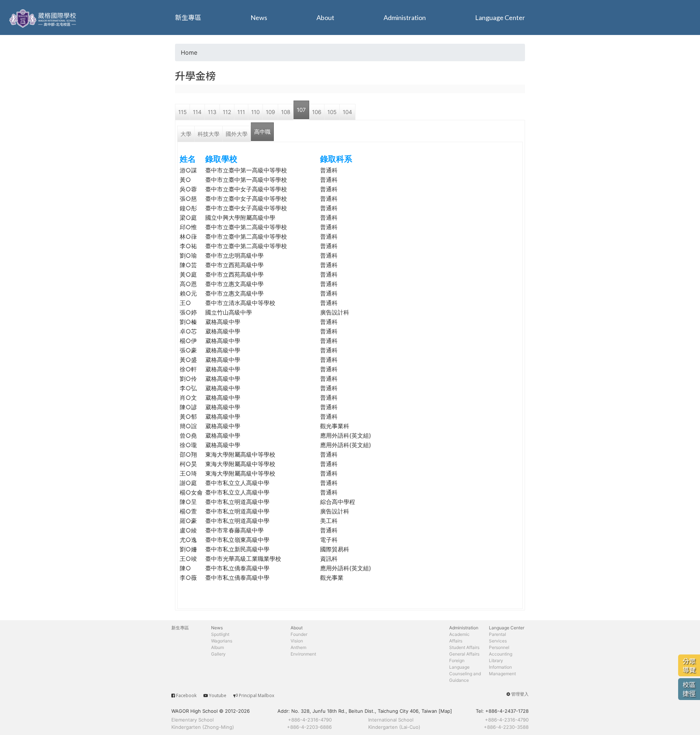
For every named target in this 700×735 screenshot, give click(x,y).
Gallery (218, 654)
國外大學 (237, 133)
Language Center (500, 17)
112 (227, 112)
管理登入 (520, 694)
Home (189, 52)
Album (217, 647)
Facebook (186, 695)
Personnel (499, 647)
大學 (185, 133)
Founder (299, 634)
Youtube (217, 695)
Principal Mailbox (256, 695)
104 (347, 112)
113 (212, 112)
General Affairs (464, 654)
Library (496, 660)
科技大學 (208, 133)
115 (182, 112)
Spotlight (220, 634)
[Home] (44, 17)
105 (332, 112)
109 (270, 112)
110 (255, 112)
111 (241, 112)
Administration (405, 17)
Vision (297, 641)
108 (285, 112)
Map (445, 711)
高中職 (262, 131)
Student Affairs (464, 647)
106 (316, 112)
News (258, 17)
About (325, 17)
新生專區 (188, 17)
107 (301, 109)
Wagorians (221, 641)
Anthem (298, 647)
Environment (303, 654)
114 (197, 112)
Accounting (500, 654)
